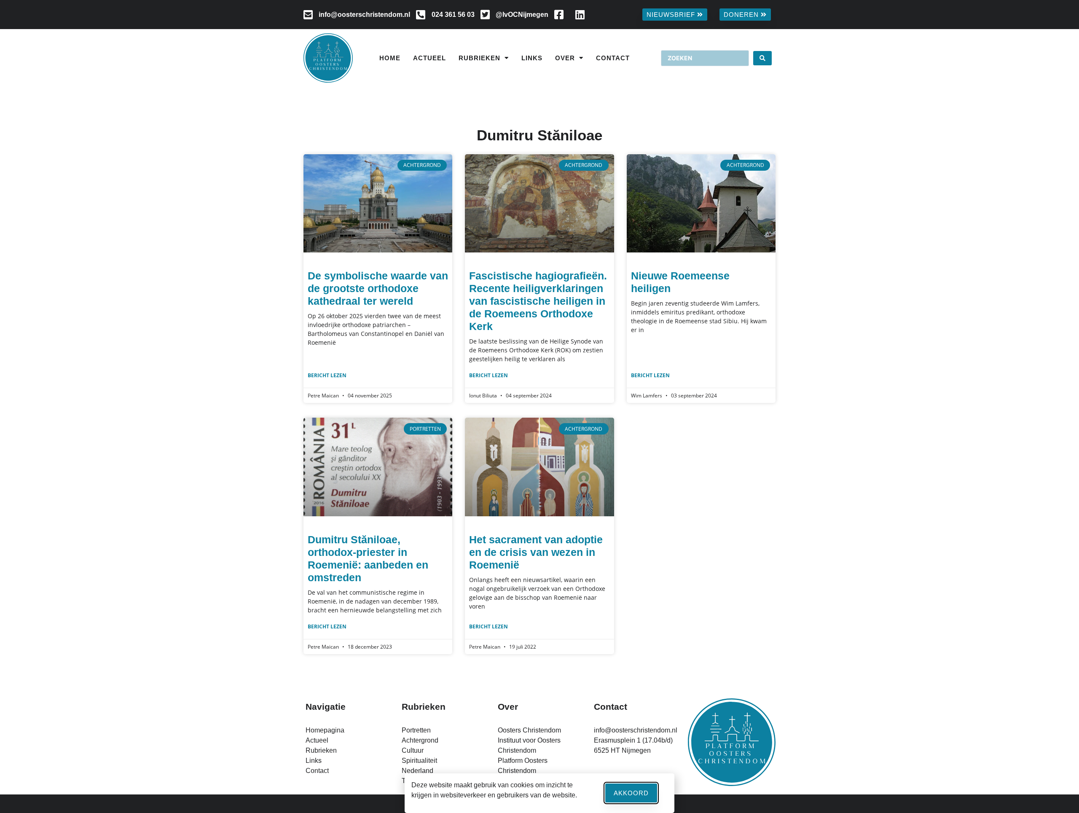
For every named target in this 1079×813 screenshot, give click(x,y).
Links (531, 58)
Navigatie (326, 706)
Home (389, 58)
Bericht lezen (327, 375)
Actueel (429, 58)
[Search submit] (762, 58)
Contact (613, 58)
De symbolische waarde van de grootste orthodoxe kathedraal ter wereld (378, 288)
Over (565, 58)
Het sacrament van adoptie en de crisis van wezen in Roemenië (536, 552)
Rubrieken (479, 58)
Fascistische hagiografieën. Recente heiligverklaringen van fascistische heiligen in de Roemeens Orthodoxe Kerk (538, 301)
